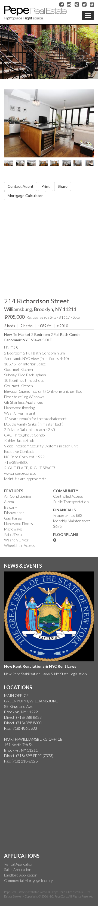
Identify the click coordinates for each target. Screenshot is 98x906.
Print (45, 186)
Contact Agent (20, 186)
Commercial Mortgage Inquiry (28, 880)
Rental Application (18, 864)
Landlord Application (20, 875)
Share (63, 186)
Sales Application (17, 869)
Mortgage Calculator (25, 195)
